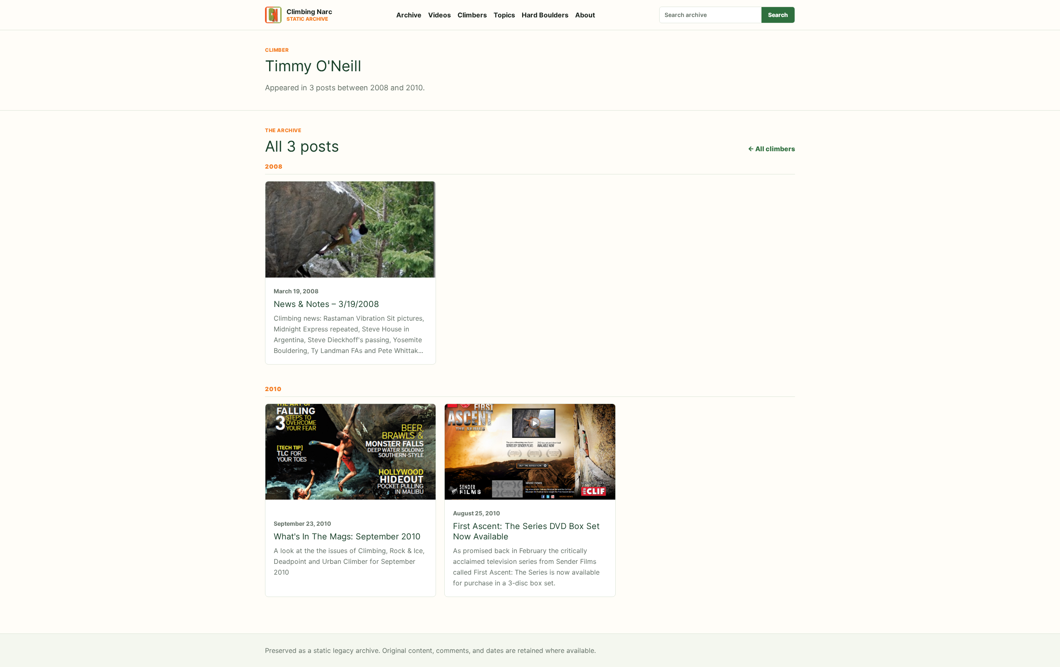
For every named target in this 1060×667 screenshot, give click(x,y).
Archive (409, 15)
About (585, 15)
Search (778, 14)
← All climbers (771, 149)
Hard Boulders (545, 15)
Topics (504, 15)
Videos (439, 15)
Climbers (472, 15)
